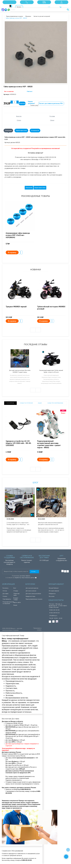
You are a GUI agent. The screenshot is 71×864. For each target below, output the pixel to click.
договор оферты (25, 576)
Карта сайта (17, 602)
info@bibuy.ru (53, 615)
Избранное (52, 593)
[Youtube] (68, 571)
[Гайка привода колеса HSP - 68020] (36, 52)
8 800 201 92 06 (54, 610)
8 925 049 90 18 (54, 613)
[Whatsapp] (8, 9)
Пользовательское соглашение (8, 602)
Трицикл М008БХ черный (16, 307)
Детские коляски (31, 591)
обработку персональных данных (25, 577)
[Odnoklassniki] (65, 571)
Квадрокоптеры (30, 596)
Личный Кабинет (54, 588)
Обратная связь (16, 594)
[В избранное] (19, 252)
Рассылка (51, 596)
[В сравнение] (22, 252)
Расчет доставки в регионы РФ (51, 103)
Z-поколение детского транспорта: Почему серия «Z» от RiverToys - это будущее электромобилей (18, 523)
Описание (8, 130)
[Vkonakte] (62, 571)
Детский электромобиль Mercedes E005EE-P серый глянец (20, 371)
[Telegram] (5, 9)
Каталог (19, 7)
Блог (35, 482)
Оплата (5, 596)
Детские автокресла (32, 588)
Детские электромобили (33, 593)
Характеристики (21, 130)
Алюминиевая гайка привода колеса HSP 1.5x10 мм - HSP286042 (18, 235)
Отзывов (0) (35, 130)
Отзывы (15, 591)
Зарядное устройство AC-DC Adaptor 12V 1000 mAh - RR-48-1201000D (18, 443)
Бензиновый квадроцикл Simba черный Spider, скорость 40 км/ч (51, 371)
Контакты (5, 588)
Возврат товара (15, 598)
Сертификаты (7, 599)
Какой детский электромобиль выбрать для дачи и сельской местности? (50, 523)
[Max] (2, 9)
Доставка (5, 593)
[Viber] (57, 621)
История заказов (54, 591)
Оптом (5, 591)
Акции (15, 605)
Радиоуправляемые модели (34, 599)
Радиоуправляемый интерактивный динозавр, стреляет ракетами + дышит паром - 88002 (49, 444)
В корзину (12, 253)
